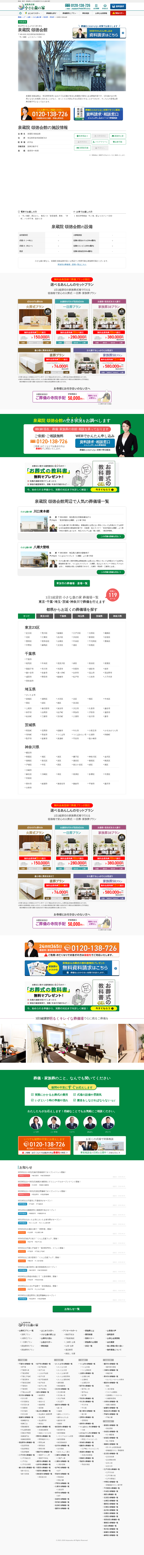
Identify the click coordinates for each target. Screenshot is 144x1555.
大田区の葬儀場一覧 (111, 1516)
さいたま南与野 (62, 1373)
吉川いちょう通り (63, 1452)
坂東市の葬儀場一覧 (87, 1423)
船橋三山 (24, 1423)
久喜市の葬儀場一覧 (62, 1486)
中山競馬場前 (26, 1430)
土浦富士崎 (86, 1376)
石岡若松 (85, 1420)
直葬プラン (25, 1334)
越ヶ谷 (59, 1408)
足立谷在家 (110, 1457)
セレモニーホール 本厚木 (115, 1379)
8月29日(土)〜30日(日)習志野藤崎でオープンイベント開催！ (71, 1193)
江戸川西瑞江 (111, 1479)
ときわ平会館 (43, 1373)
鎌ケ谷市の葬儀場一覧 (27, 1467)
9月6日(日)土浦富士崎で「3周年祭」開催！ (71, 1231)
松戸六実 (42, 1376)
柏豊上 (41, 1398)
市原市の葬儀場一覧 (43, 1471)
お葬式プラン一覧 (26, 1331)
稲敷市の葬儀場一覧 (87, 1445)
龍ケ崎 (84, 1414)
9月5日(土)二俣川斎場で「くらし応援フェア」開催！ (71, 1259)
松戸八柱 (42, 1370)
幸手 (59, 1496)
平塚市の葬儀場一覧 (111, 1414)
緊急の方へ (119, 13)
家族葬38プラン (27, 1346)
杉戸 (59, 1471)
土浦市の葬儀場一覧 (87, 1373)
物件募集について (114, 1350)
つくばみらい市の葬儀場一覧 (90, 1427)
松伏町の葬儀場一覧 (62, 1505)
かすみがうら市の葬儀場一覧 (90, 1433)
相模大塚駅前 (111, 1405)
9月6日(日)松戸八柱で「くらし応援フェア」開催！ (71, 1241)
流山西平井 (43, 1420)
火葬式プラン (26, 1338)
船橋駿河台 (25, 1420)
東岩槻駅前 (61, 1386)
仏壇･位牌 (69, 1346)
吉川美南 (60, 1449)
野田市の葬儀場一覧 (43, 1436)
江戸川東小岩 (111, 1475)
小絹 (83, 1430)
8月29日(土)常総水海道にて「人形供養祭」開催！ (71, 1278)
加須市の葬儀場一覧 (62, 1499)
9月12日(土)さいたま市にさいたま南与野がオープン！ (71, 1222)
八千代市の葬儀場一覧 (27, 1455)
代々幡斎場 (110, 1435)
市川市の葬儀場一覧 (26, 1395)
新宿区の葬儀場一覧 (111, 1425)
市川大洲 (24, 1414)
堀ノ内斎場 (110, 1441)
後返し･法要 (70, 1353)
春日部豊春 (61, 1439)
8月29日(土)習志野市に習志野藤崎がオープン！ (71, 1297)
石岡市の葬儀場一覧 (87, 1417)
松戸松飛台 (43, 1389)
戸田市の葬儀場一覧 (62, 1483)
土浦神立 (85, 1379)
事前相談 (85, 13)
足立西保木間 (111, 1460)
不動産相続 (69, 1338)
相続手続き (69, 1334)
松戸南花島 (43, 1367)
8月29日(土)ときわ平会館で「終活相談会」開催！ (71, 1288)
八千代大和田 (26, 1464)
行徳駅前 (24, 1408)
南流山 (41, 1423)
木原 (87, 1455)
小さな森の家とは (48, 1334)
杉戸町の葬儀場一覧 (62, 1467)
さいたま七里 (62, 1367)
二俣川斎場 (110, 1389)
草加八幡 (60, 1480)
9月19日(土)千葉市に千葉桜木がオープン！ (71, 1203)
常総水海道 (86, 1464)
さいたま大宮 (62, 1370)
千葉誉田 (24, 1389)
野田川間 (42, 1449)
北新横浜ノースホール (114, 1395)
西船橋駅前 (25, 1427)
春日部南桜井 (62, 1442)
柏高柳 (41, 1408)
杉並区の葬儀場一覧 (111, 1438)
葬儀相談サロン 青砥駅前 (115, 1450)
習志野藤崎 (25, 1452)
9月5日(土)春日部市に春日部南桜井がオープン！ (71, 1269)
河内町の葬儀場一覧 (87, 1442)
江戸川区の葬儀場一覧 (112, 1469)
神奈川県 (32, 747)
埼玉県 (30, 689)
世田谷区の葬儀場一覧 (112, 1519)
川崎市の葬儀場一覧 (111, 1370)
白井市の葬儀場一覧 (43, 1464)
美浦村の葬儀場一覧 (87, 1452)
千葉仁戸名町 (26, 1376)
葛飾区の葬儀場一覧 (111, 1444)
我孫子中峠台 (43, 1458)
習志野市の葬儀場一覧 (27, 1442)
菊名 (107, 1386)
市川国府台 (25, 1401)
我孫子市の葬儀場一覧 (44, 1452)
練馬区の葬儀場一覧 (111, 1535)
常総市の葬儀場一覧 (87, 1461)
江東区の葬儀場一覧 (111, 1507)
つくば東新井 (86, 1370)
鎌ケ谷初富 (25, 1474)
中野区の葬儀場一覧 (111, 1482)
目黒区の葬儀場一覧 (111, 1513)
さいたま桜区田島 (63, 1376)
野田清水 (42, 1445)
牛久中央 (85, 1405)
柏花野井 (42, 1395)
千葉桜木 (24, 1386)
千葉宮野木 (25, 1379)
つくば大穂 (86, 1367)
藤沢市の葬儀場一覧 (111, 1364)
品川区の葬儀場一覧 (111, 1510)
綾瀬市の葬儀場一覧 (111, 1408)
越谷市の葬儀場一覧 (62, 1405)
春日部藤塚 (61, 1433)
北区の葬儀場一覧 (110, 1526)
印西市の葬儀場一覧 (43, 1467)
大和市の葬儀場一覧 (111, 1401)
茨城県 (30, 725)
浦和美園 (60, 1383)
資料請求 (110, 1334)
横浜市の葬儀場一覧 (111, 1383)
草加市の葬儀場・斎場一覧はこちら (72, 264)
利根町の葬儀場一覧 (87, 1458)
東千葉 (23, 1367)
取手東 (84, 1395)
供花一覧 (88, 1346)
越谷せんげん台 (62, 1417)
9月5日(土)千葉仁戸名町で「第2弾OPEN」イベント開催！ (71, 1250)
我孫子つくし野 (44, 1455)
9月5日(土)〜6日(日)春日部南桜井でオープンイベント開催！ (71, 1174)
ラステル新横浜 (111, 1392)
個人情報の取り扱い (115, 1346)
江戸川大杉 (110, 1472)
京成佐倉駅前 (43, 1430)
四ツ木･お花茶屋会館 (113, 1447)
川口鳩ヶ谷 (61, 1395)
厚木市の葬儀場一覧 (111, 1376)
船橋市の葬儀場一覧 (26, 1417)
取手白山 (85, 1392)
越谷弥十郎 (61, 1420)
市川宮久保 (25, 1405)
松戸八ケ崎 (43, 1386)
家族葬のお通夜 (91, 1342)
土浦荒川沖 (86, 1383)
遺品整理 (69, 1350)
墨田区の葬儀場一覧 (111, 1504)
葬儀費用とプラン (69, 13)
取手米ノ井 (86, 1389)
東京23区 (32, 627)
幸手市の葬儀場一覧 (62, 1493)
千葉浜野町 (25, 1373)
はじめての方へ (34, 13)
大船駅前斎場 (111, 1398)
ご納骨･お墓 (70, 1342)
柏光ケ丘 (42, 1401)
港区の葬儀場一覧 (110, 1494)
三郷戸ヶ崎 (61, 1458)
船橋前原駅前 (26, 1439)
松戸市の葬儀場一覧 (43, 1364)
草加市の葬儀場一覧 (62, 1474)
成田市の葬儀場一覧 (43, 1461)
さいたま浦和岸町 (63, 1379)
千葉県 (30, 654)
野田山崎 (42, 1442)
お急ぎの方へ (46, 1342)
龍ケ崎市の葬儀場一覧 (87, 1411)
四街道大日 (43, 1477)
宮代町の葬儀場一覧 (62, 1502)
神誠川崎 (109, 1373)
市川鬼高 (24, 1411)
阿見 (89, 1439)
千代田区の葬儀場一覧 (112, 1488)
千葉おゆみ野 (26, 1392)
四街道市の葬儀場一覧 (44, 1474)
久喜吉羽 (60, 1489)
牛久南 (84, 1408)
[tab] (72, 1061)
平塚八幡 (109, 1417)
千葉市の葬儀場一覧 (26, 1364)
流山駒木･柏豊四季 (45, 1414)
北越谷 (59, 1411)
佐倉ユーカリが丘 (45, 1433)
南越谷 (59, 1423)
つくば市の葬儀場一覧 (87, 1364)
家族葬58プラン (27, 1350)
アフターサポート (70, 1331)
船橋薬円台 (25, 1436)
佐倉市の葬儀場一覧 (43, 1427)
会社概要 (110, 1342)
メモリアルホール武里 (65, 1436)
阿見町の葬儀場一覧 (87, 1436)
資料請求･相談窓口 (95, 443)
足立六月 (109, 1466)
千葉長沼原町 (26, 1383)
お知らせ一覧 (72, 1309)
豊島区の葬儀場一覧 (111, 1523)
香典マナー (89, 1338)
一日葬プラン (26, 1342)
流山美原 (42, 1417)
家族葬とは (89, 1331)
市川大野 (24, 1398)
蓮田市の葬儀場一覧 (62, 1508)
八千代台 (24, 1461)
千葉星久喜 (25, 1370)
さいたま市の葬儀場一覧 (63, 1364)
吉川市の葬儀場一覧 (62, 1445)
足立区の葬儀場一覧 (111, 1453)
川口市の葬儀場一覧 (62, 1389)
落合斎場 (109, 1428)
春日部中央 (61, 1430)
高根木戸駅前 (26, 1433)
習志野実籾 (25, 1445)
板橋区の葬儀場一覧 (111, 1532)
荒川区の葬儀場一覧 (111, 1529)
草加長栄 (60, 1477)
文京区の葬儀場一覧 (111, 1497)
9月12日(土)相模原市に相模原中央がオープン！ (71, 1212)
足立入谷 (109, 1463)
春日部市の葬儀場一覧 (63, 1427)
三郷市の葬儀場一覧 (62, 1455)
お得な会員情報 (101, 13)
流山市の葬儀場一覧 (43, 1411)
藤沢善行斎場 (111, 1367)
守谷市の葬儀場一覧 (87, 1398)
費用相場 (88, 1334)
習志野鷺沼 (25, 1449)
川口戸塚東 (61, 1398)
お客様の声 (111, 1331)
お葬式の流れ (46, 1338)
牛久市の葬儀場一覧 (87, 1401)
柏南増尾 (42, 1405)
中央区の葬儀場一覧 (111, 1491)
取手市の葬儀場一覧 (87, 1386)
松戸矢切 (42, 1383)
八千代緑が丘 (26, 1458)
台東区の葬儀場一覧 (111, 1501)
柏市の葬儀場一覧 (42, 1392)
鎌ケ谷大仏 (25, 1471)
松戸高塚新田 (43, 1379)
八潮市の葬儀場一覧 (62, 1461)
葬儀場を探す (51, 13)
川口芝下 (60, 1401)
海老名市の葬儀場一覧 (112, 1411)
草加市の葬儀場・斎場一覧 (72, 583)
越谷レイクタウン (63, 1414)
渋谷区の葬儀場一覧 (111, 1431)
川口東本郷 (61, 1392)
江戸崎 (90, 1449)
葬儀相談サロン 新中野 (114, 1485)
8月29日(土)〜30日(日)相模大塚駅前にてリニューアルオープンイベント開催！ (71, 1184)
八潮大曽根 (61, 1464)
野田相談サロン (44, 1439)
